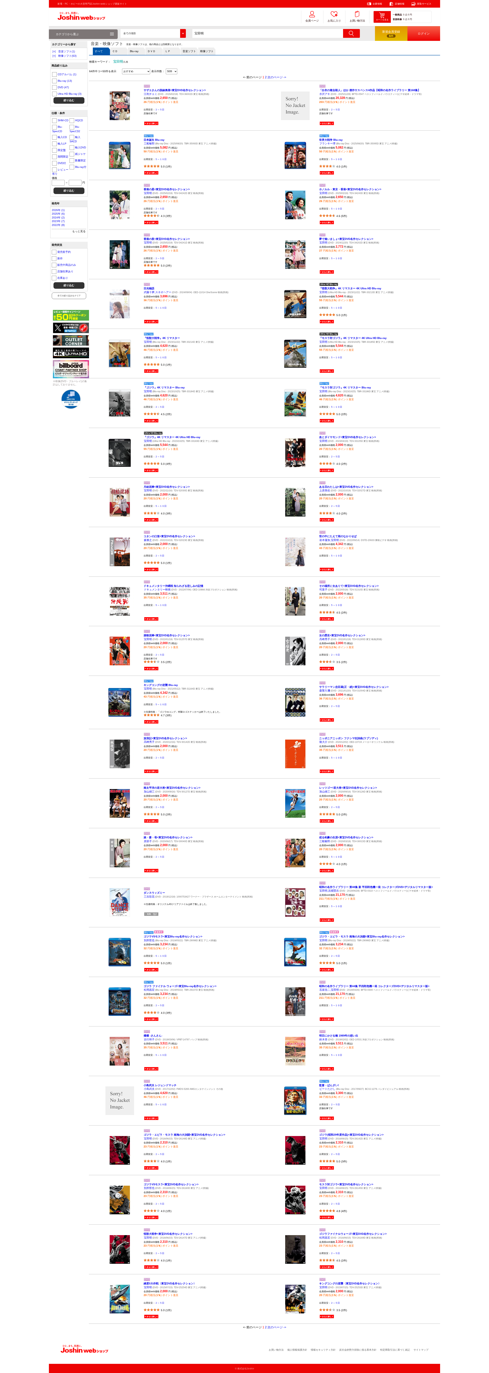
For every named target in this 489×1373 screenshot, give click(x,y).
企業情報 (377, 3)
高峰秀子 (324, 639)
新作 (60, 258)
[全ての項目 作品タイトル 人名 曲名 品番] (153, 33)
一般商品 (397, 14)
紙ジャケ (80, 153)
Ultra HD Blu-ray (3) (70, 93)
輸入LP (62, 143)
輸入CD (62, 137)
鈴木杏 (323, 1039)
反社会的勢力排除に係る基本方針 (357, 1349)
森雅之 (148, 540)
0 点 (405, 14)
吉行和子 (149, 1039)
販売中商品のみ (66, 264)
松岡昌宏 (149, 989)
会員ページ (312, 20)
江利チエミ (150, 93)
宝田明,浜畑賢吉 (329, 890)
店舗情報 (399, 3)
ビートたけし (327, 1088)
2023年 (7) (58, 221)
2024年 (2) (58, 217)
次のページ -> (276, 77)
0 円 (410, 14)
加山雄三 (149, 791)
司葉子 (323, 589)
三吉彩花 (149, 896)
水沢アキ (324, 93)
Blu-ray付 (80, 166)
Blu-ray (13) (65, 80)
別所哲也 (149, 940)
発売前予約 (64, 251)
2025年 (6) (58, 213)
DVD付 (62, 163)
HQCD (79, 120)
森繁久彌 (324, 690)
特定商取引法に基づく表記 (395, 1349)
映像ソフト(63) (67, 55)
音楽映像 (397, 19)
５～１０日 (161, 159)
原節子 (148, 841)
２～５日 (159, 109)
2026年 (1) (58, 210)
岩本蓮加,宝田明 (329, 540)
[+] (54, 51)
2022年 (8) (58, 224)
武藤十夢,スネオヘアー (157, 292)
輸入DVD (80, 147)
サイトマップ (421, 1349)
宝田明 (148, 193)
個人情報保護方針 (297, 1349)
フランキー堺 (327, 143)
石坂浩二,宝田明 (329, 989)
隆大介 (323, 741)
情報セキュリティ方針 (323, 1349)
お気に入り (334, 20)
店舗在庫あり (65, 271)
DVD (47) (63, 87)
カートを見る (382, 20)
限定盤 (62, 150)
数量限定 (80, 160)
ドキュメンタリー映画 (157, 589)
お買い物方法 (357, 20)
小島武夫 (149, 1088)
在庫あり (62, 277)
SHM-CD (63, 120)
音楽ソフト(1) (66, 51)
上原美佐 (324, 490)
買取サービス (424, 3)
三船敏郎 (149, 143)
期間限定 (63, 156)
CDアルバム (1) (67, 74)
